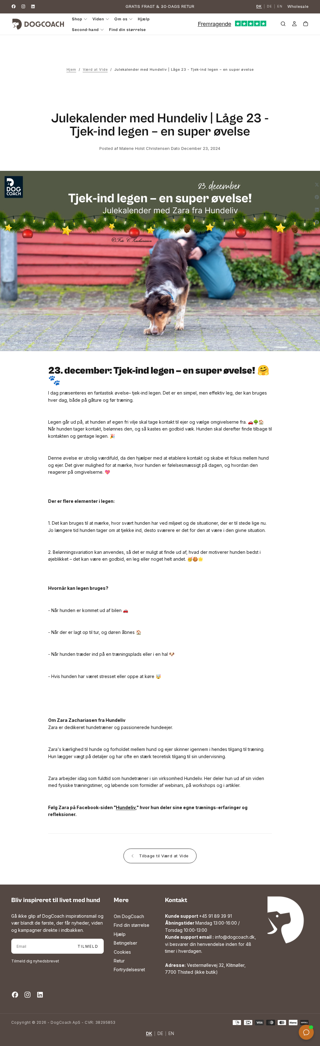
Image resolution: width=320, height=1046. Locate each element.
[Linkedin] (33, 6)
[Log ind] (294, 25)
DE (269, 6)
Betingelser (125, 943)
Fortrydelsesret (129, 969)
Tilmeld (88, 946)
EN (279, 6)
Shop (77, 19)
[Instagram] (23, 6)
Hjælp (144, 19)
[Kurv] (305, 25)
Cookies (122, 952)
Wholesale (298, 6)
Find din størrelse (127, 30)
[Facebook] (13, 6)
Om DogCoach (129, 916)
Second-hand (85, 30)
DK (259, 6)
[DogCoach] (284, 920)
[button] (283, 25)
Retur (119, 960)
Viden (98, 19)
